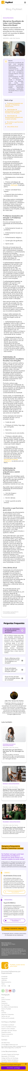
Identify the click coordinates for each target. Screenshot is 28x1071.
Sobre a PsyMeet (6, 1008)
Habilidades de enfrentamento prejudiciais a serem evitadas (14, 117)
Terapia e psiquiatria (7, 1034)
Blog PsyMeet (14, 9)
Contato (3, 1012)
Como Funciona (5, 999)
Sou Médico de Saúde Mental (9, 1007)
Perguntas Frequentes (7, 1014)
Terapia (3, 1001)
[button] (13, 630)
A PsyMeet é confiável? (7, 1025)
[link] (7, 2)
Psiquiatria (4, 1003)
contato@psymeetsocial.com (9, 1044)
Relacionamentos (6, 982)
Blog (2, 1010)
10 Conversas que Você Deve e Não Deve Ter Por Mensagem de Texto (13, 751)
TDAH (3, 984)
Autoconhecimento (8, 18)
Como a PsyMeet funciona (8, 1026)
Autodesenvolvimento (9, 744)
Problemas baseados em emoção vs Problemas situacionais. (14, 105)
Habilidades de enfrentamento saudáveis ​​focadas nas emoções (13, 111)
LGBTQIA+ (4, 980)
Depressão (4, 978)
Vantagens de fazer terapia (9, 1030)
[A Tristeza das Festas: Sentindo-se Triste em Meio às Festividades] (14, 812)
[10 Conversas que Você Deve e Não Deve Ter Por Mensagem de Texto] (14, 734)
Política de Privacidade (7, 1018)
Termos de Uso (5, 1016)
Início (2, 997)
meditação (14, 185)
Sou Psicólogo (5, 1005)
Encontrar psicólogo (13, 1068)
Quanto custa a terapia (8, 1028)
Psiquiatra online (6, 1032)
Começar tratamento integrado (14, 928)
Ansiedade (6, 821)
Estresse (5, 783)
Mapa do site (5, 1036)
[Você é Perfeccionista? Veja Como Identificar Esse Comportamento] (14, 774)
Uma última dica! (12, 126)
